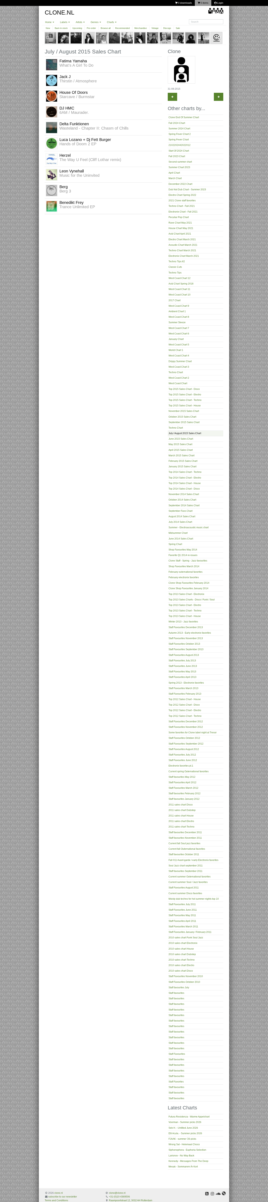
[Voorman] (63, 37)
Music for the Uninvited (79, 175)
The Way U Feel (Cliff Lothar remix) (90, 159)
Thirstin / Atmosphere (78, 81)
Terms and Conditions (56, 1200)
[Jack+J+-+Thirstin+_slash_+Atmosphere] (51, 80)
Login (220, 3)
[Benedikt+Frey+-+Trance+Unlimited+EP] (51, 206)
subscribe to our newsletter (62, 1196)
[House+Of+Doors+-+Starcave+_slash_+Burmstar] (51, 96)
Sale (178, 28)
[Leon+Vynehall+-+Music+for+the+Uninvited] (51, 174)
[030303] (216, 37)
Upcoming (77, 28)
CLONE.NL (59, 12)
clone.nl (58, 1193)
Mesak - (183, 1166)
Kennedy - (188, 1161)
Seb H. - (183, 1128)
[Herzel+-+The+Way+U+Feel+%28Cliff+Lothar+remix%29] (51, 158)
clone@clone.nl (117, 1193)
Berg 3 (65, 191)
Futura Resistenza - (189, 1116)
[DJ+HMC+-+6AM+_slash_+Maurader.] (51, 111)
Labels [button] (64, 22)
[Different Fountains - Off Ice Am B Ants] (218, 97)
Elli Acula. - (185, 1133)
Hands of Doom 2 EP (77, 144)
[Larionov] (140, 37)
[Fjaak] (102, 37)
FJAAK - (182, 1139)
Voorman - (185, 1122)
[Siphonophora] (127, 37)
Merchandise (140, 28)
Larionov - (181, 1155)
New (48, 28)
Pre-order (91, 28)
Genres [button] (95, 22)
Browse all (105, 28)
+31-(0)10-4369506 (119, 1196)
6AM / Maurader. (74, 112)
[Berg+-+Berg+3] (51, 190)
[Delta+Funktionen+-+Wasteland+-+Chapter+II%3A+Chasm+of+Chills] (51, 127)
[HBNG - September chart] (172, 97)
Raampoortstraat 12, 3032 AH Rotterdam (130, 1200)
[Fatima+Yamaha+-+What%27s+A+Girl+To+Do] (51, 64)
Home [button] (48, 22)
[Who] (191, 37)
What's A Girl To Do (76, 65)
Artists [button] (79, 22)
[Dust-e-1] (204, 37)
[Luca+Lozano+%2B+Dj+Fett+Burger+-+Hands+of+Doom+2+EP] (51, 143)
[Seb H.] (76, 37)
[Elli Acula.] (89, 37)
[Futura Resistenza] (51, 37)
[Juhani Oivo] (178, 37)
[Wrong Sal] (114, 37)
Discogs (167, 28)
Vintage (155, 28)
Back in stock (61, 28)
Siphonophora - (187, 1150)
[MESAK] (165, 37)
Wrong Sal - (184, 1144)
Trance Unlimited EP (77, 207)
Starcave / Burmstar (77, 97)
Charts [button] (111, 22)
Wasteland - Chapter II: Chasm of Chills (94, 128)
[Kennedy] (153, 37)
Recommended (122, 28)
